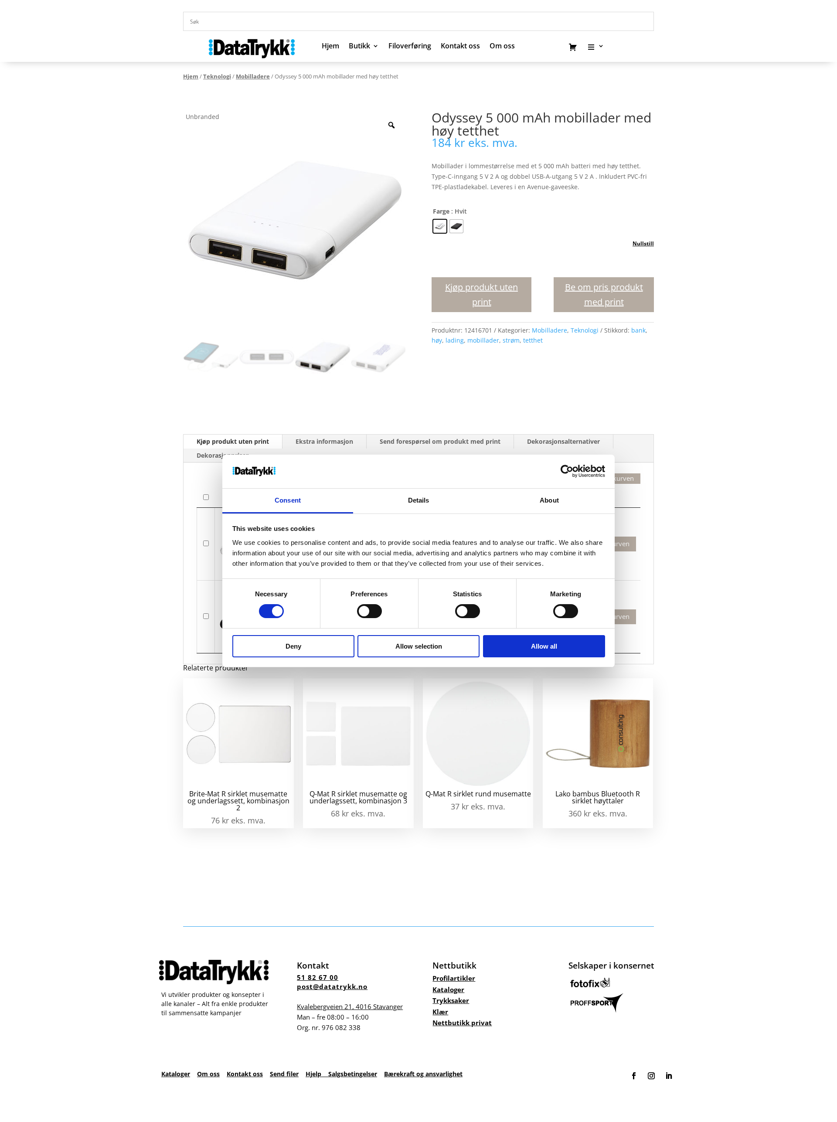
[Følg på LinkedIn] (669, 1076)
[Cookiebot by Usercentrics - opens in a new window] (567, 471)
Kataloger (448, 989)
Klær (440, 1011)
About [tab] (549, 500)
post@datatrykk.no (332, 986)
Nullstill (643, 243)
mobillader (483, 340)
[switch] (369, 611)
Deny (293, 646)
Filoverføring (409, 47)
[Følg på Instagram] (651, 1076)
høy (437, 340)
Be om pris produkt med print (604, 294)
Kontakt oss (460, 47)
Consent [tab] (288, 500)
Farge (441, 211)
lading (455, 340)
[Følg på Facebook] (634, 1076)
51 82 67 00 (317, 977)
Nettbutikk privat (462, 1022)
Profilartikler (453, 978)
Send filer (284, 1074)
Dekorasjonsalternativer (563, 441)
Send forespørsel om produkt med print (440, 441)
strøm (511, 340)
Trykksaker (450, 1000)
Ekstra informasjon (324, 441)
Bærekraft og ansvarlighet (423, 1074)
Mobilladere (253, 76)
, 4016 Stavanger (350, 1006)
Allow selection (418, 646)
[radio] (439, 226)
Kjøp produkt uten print (481, 294)
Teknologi (217, 76)
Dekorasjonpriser (222, 455)
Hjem (330, 47)
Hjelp (317, 1074)
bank (638, 330)
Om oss (208, 1074)
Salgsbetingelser (352, 1074)
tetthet (533, 340)
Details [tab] (418, 500)
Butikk (359, 47)
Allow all (544, 646)
